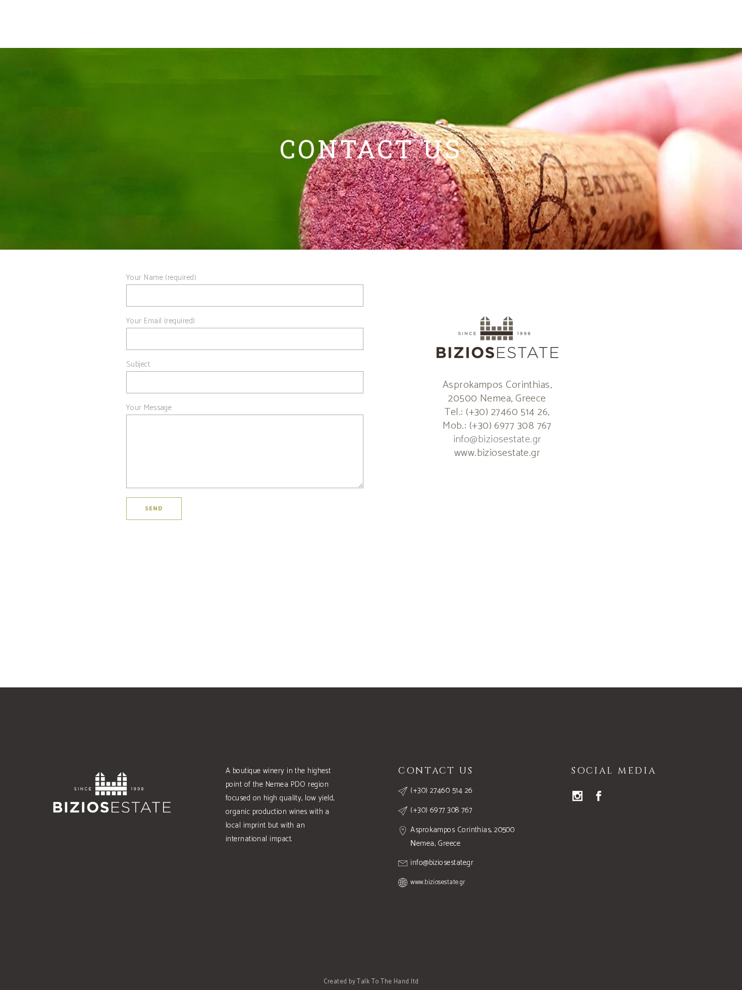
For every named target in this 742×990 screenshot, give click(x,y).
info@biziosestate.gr (497, 439)
